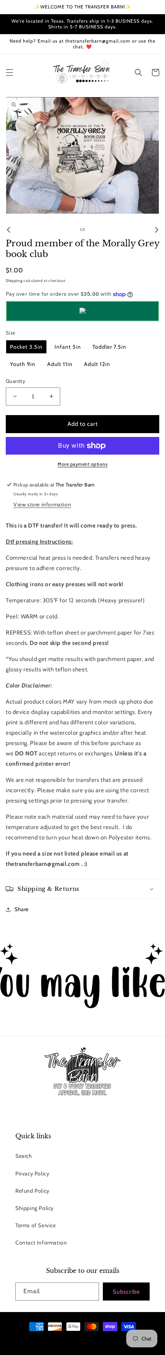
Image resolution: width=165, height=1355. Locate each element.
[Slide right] (156, 229)
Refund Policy (32, 1190)
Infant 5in (67, 346)
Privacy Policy (32, 1173)
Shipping (14, 280)
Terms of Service (35, 1225)
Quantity (15, 381)
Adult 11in (60, 364)
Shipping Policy (34, 1208)
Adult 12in (97, 364)
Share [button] (22, 909)
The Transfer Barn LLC (55, 1340)
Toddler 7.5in (109, 346)
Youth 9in (22, 364)
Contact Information (41, 1242)
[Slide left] (8, 229)
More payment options (82, 464)
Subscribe (126, 1291)
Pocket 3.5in (26, 346)
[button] (9, 72)
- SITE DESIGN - (91, 1340)
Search (23, 1155)
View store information (42, 504)
